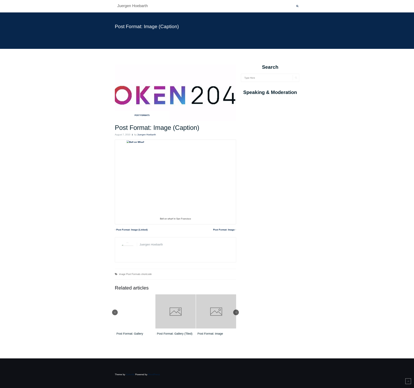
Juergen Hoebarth (146, 134)
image (122, 274)
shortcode (146, 274)
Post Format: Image (224, 229)
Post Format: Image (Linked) (132, 229)
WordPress (154, 374)
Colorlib (130, 374)
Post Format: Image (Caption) (157, 127)
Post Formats (142, 115)
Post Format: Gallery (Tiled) (134, 333)
